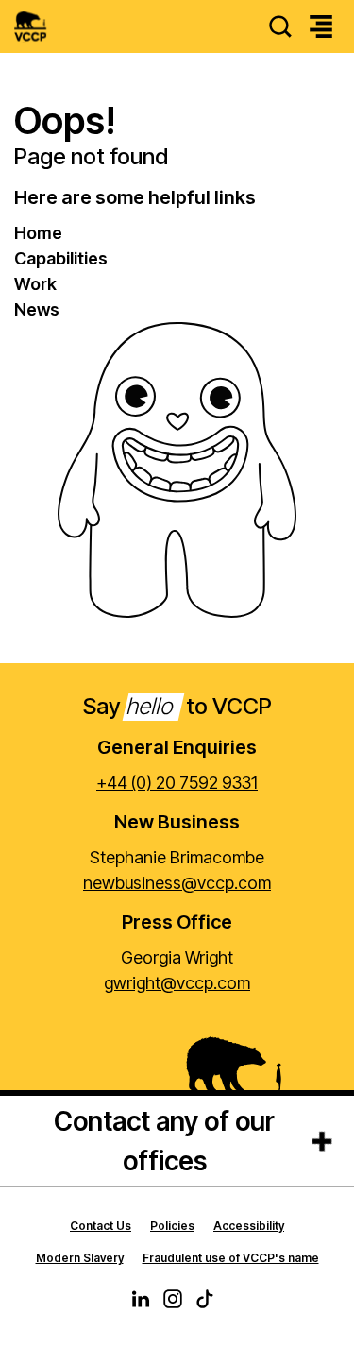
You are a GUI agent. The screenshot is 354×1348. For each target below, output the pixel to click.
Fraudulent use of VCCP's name (231, 1258)
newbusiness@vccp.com (177, 883)
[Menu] (321, 27)
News (36, 309)
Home (38, 233)
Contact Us (100, 1226)
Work (35, 284)
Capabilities (61, 258)
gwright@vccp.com (177, 983)
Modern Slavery (80, 1258)
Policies (172, 1226)
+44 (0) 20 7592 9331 (177, 783)
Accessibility (248, 1226)
